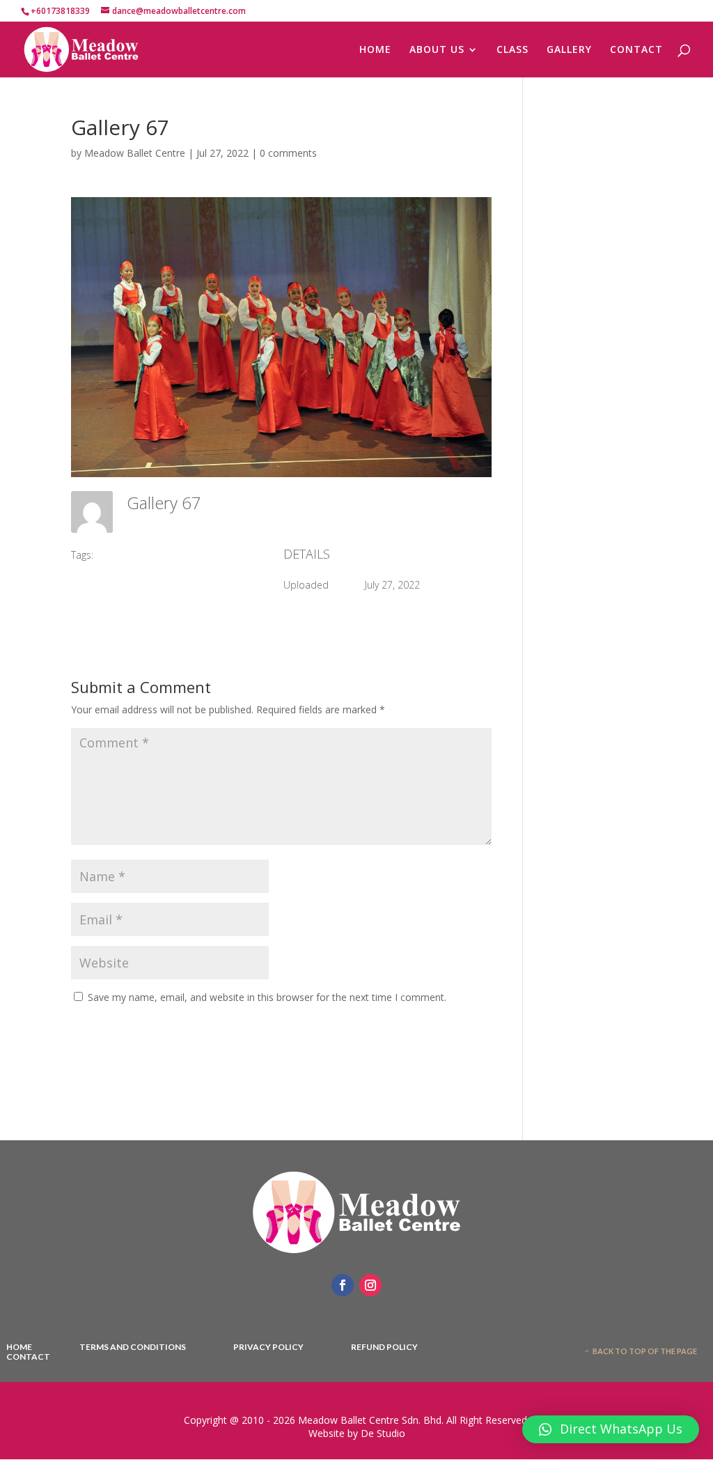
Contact (28, 1357)
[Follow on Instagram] (370, 1285)
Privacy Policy (268, 1347)
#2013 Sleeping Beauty (154, 554)
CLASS (512, 50)
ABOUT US (436, 50)
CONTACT (636, 50)
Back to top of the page (645, 1351)
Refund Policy (384, 1347)
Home (19, 1347)
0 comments (288, 153)
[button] (610, 1429)
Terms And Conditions (132, 1347)
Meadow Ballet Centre (134, 153)
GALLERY (569, 50)
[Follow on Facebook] (342, 1285)
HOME (375, 50)
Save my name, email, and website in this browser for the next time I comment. (267, 997)
